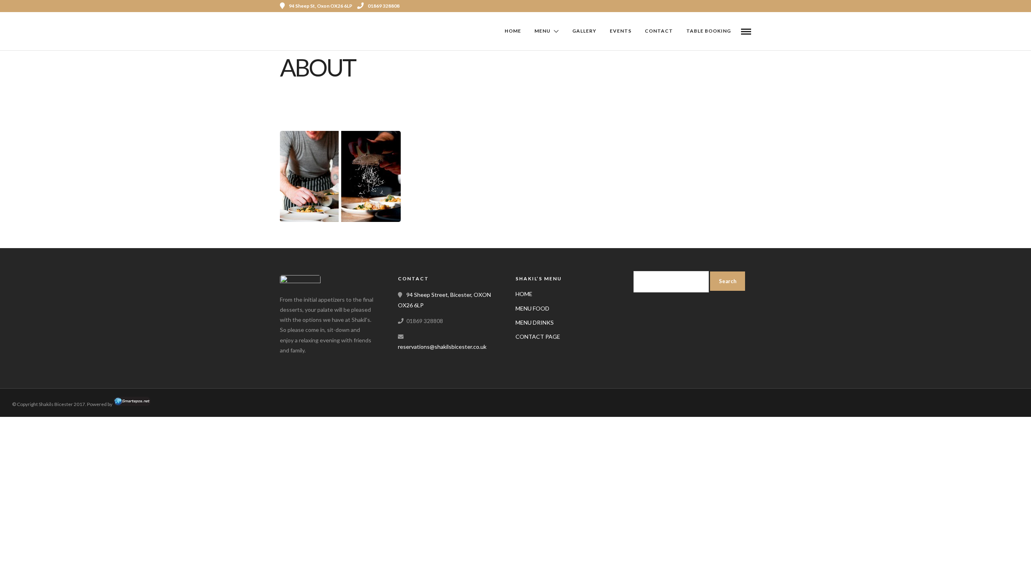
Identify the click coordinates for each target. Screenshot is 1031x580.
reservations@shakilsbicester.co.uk (442, 346)
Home (513, 31)
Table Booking (708, 31)
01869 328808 (384, 6)
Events (620, 31)
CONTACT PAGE (538, 336)
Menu (542, 31)
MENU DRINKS (535, 322)
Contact (659, 31)
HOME (524, 293)
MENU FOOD (532, 308)
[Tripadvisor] (740, 6)
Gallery (584, 31)
